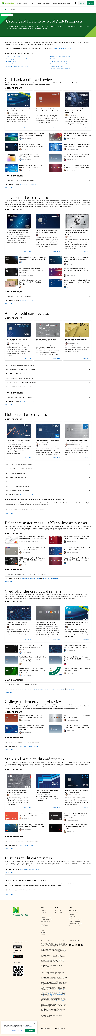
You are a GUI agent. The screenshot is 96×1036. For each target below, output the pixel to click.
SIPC (63, 989)
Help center (58, 910)
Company (43, 910)
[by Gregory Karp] (65, 275)
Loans (33, 3)
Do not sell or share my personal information (75, 924)
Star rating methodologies (45, 924)
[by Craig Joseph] (20, 732)
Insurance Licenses (45, 966)
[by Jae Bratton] (20, 552)
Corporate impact (46, 917)
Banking (25, 3)
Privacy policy (73, 916)
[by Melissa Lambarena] (20, 149)
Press (42, 930)
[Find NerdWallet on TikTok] (82, 945)
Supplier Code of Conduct (73, 913)
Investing (54, 3)
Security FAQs (59, 912)
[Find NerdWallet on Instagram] (76, 945)
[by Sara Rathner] (20, 138)
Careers (43, 915)
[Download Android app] (18, 956)
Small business (62, 3)
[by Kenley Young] (65, 264)
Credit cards (18, 3)
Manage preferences (17, 1030)
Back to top (9, 188)
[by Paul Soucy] (20, 664)
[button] (48, 180)
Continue (30, 1030)
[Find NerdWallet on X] (70, 945)
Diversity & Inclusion (46, 919)
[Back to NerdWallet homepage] (6, 10)
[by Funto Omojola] (65, 159)
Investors (43, 934)
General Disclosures (59, 994)
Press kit (43, 932)
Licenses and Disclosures (59, 956)
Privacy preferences (74, 921)
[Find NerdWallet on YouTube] (73, 945)
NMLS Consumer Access (46, 956)
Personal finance (47, 3)
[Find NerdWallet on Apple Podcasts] (79, 945)
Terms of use (72, 910)
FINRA (60, 989)
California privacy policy (75, 919)
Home (29, 3)
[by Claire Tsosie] (65, 170)
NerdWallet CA (61, 1028)
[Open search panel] (76, 3)
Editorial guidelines (46, 921)
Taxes (68, 3)
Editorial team (45, 928)
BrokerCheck (54, 995)
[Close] (35, 1023)
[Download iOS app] (17, 947)
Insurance (39, 3)
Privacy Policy (50, 993)
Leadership (44, 912)
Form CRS (58, 992)
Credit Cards (13, 9)
